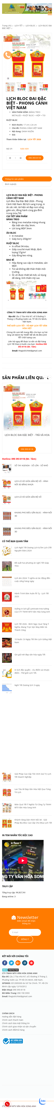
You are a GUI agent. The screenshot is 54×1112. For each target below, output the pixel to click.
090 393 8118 (35, 157)
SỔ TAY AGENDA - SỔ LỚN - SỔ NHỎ (31, 465)
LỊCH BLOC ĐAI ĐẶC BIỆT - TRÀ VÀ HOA (27, 435)
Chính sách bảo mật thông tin (16, 1023)
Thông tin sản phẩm (14, 179)
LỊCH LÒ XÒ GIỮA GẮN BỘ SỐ (28, 497)
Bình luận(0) (10, 184)
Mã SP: (9, 148)
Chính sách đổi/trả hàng (13, 1030)
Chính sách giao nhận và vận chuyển (19, 1026)
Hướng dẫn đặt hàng (12, 1016)
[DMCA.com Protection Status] (10, 969)
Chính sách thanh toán (12, 1020)
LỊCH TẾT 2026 (34, 139)
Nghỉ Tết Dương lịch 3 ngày (27, 685)
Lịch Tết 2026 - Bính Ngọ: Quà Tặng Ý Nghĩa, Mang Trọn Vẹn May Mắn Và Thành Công (32, 627)
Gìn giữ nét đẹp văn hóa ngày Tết (30, 654)
